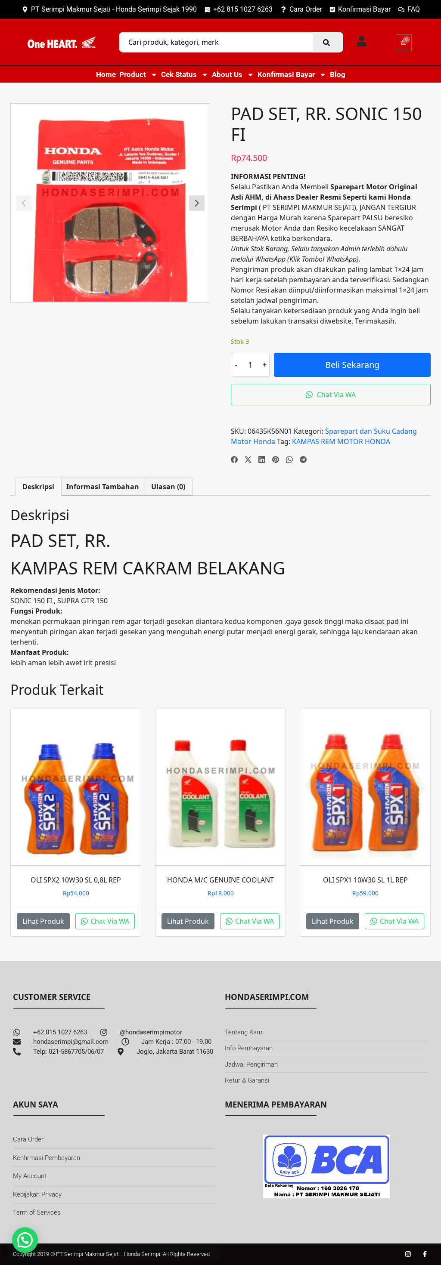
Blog (337, 74)
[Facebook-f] (425, 1254)
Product (132, 74)
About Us (227, 74)
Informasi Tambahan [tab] (102, 486)
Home (106, 74)
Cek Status (179, 74)
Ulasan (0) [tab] (168, 486)
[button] (197, 203)
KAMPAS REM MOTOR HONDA (341, 441)
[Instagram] (408, 1254)
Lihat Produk (43, 921)
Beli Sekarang (352, 364)
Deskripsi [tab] (38, 486)
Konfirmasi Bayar (286, 74)
